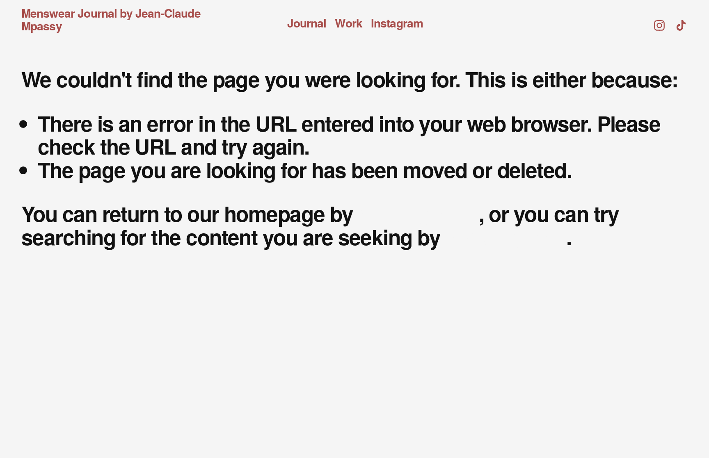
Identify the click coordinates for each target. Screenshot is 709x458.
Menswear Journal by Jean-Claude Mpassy (111, 19)
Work (348, 23)
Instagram (397, 23)
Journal (307, 23)
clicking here (418, 213)
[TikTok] (681, 19)
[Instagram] (659, 19)
